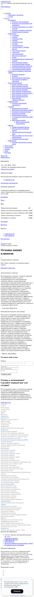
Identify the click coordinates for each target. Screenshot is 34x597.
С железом (15, 35)
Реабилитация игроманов (20, 32)
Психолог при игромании (20, 22)
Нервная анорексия (18, 74)
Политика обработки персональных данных (19, 543)
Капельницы (12, 33)
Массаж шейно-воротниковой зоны (12, 523)
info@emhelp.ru (5, 6)
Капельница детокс (7, 470)
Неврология (12, 140)
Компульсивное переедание (21, 78)
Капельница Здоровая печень (10, 453)
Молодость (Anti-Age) (19, 56)
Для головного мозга (19, 50)
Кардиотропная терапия (20, 62)
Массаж (10, 125)
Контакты (8, 152)
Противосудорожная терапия (21, 112)
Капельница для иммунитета (10, 460)
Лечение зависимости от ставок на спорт (14, 436)
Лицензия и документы (15, 15)
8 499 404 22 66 (6, 1)
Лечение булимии (6, 441)
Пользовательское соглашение (14, 545)
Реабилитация (5, 421)
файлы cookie (18, 582)
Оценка (3, 361)
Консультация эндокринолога (21, 91)
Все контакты (5, 239)
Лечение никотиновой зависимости (19, 104)
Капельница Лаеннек (7, 455)
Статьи (10, 16)
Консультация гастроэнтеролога (22, 93)
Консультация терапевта (20, 90)
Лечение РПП (5, 447)
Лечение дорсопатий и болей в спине (13, 530)
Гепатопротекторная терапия (21, 67)
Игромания (12, 20)
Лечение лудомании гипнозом (22, 30)
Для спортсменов (17, 54)
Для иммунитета (17, 45)
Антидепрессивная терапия (21, 64)
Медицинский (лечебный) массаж (12, 520)
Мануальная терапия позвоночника (22, 122)
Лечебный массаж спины (20, 139)
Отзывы (7, 149)
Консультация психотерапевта (21, 88)
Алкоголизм (5, 424)
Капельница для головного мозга (11, 464)
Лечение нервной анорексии (10, 443)
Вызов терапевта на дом (20, 84)
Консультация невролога (20, 96)
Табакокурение (13, 101)
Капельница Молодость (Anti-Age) (12, 469)
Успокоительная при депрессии (22, 66)
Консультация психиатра (20, 86)
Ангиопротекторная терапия (21, 69)
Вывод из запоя (6, 423)
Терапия (11, 106)
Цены (6, 151)
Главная (3, 244)
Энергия (15, 37)
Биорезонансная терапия (20, 108)
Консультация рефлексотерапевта (18, 99)
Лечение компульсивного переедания (13, 445)
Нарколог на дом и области (9, 419)
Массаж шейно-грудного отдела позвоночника (16, 525)
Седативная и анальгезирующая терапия (14, 514)
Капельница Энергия (7, 452)
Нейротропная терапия (19, 115)
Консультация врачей (15, 83)
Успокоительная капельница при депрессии (15, 479)
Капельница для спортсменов (10, 467)
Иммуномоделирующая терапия (22, 110)
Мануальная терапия (18, 120)
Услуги (7, 18)
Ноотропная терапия (18, 113)
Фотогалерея (9, 146)
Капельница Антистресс (9, 465)
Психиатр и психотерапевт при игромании (15, 435)
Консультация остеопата (20, 95)
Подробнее (4, 197)
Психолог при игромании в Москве (12, 433)
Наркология (4, 416)
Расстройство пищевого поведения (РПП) (14, 440)
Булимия (15, 76)
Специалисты (9, 147)
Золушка (15, 44)
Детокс (14, 57)
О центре (7, 13)
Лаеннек (15, 40)
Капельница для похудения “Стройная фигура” (16, 462)
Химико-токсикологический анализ (12, 428)
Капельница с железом (8, 450)
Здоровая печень (17, 39)
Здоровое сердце (17, 42)
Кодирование (5, 418)
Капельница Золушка (8, 458)
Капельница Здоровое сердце (10, 457)
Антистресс (16, 52)
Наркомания (5, 426)
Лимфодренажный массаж (20, 127)
